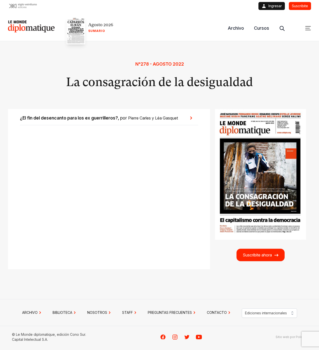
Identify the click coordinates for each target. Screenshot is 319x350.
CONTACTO (217, 312)
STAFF (127, 312)
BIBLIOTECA (62, 312)
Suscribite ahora (257, 254)
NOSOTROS (97, 312)
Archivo (236, 28)
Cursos (261, 28)
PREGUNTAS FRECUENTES (170, 312)
